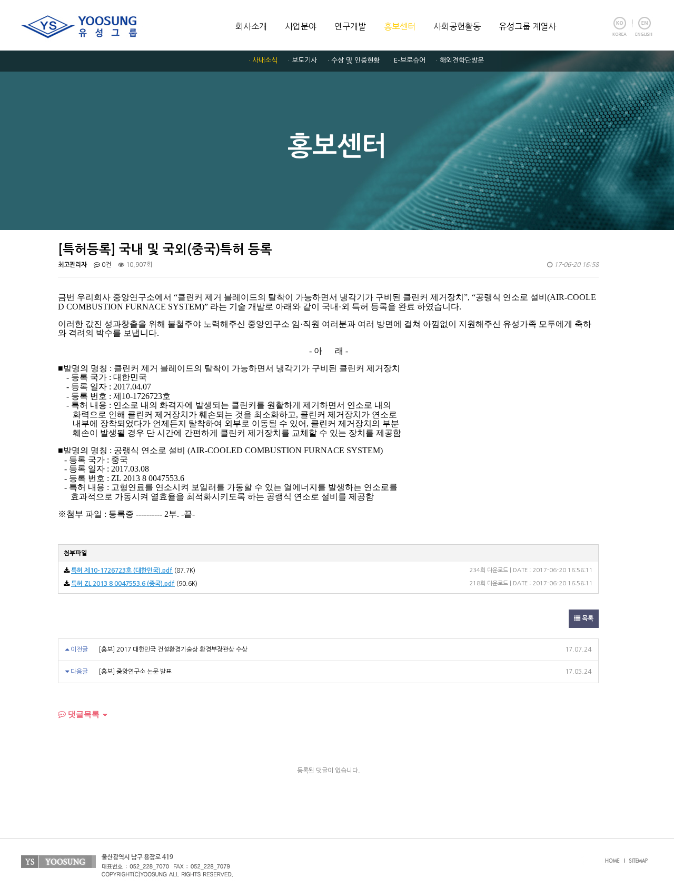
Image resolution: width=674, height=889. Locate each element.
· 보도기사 (302, 60)
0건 (105, 265)
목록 (586, 618)
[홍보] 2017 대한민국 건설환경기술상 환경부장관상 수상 (172, 649)
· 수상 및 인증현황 (354, 60)
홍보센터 (399, 26)
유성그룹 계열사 (527, 26)
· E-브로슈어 (407, 60)
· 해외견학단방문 (460, 60)
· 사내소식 (263, 60)
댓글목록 (83, 714)
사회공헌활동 (457, 26)
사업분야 (300, 26)
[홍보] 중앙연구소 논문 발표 (135, 671)
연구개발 (350, 26)
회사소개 (251, 26)
